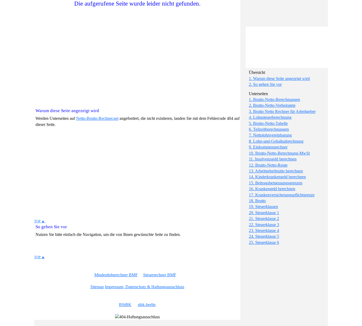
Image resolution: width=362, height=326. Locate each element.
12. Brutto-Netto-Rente (268, 165)
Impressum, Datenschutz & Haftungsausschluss (144, 287)
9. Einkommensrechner (268, 147)
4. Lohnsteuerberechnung (270, 117)
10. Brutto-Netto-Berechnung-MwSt (279, 153)
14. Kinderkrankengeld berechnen (277, 177)
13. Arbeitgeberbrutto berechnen (276, 171)
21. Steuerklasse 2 (264, 218)
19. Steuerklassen (263, 206)
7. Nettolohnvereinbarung (270, 135)
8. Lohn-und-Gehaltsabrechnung (276, 141)
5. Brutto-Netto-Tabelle (268, 123)
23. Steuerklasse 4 (264, 230)
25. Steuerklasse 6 (264, 242)
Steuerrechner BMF (159, 275)
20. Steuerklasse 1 (264, 212)
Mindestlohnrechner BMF (116, 275)
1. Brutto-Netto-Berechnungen (274, 99)
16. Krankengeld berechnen (272, 189)
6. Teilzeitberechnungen (269, 129)
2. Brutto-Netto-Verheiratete (272, 105)
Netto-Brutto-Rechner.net (97, 118)
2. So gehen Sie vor (265, 84)
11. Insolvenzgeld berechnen (273, 159)
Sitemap (97, 287)
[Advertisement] (288, 33)
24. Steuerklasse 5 (264, 236)
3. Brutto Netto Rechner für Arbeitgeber (282, 111)
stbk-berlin (147, 304)
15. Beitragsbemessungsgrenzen (275, 183)
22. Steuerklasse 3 (264, 224)
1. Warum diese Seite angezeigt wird (279, 78)
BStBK (125, 304)
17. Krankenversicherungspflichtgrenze (282, 195)
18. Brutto (257, 200)
